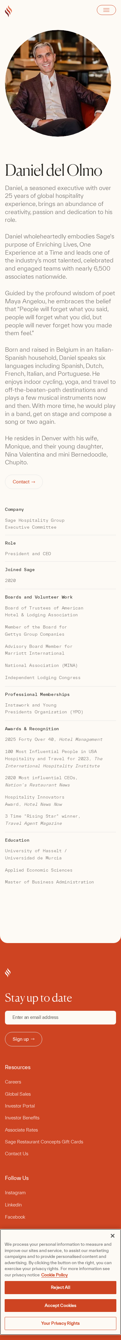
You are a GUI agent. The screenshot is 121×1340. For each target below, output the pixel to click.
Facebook (15, 1217)
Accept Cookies (61, 1305)
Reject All (60, 1287)
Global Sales (18, 1094)
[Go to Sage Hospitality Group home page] (9, 11)
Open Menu (106, 10)
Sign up (21, 1039)
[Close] (112, 1236)
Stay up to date (38, 998)
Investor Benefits (22, 1117)
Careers (13, 1081)
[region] (60, 1282)
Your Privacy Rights (60, 1323)
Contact (21, 481)
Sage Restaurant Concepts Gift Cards (44, 1141)
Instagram (15, 1192)
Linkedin (13, 1204)
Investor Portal (20, 1105)
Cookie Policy (54, 1274)
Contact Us (16, 1153)
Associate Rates (21, 1129)
